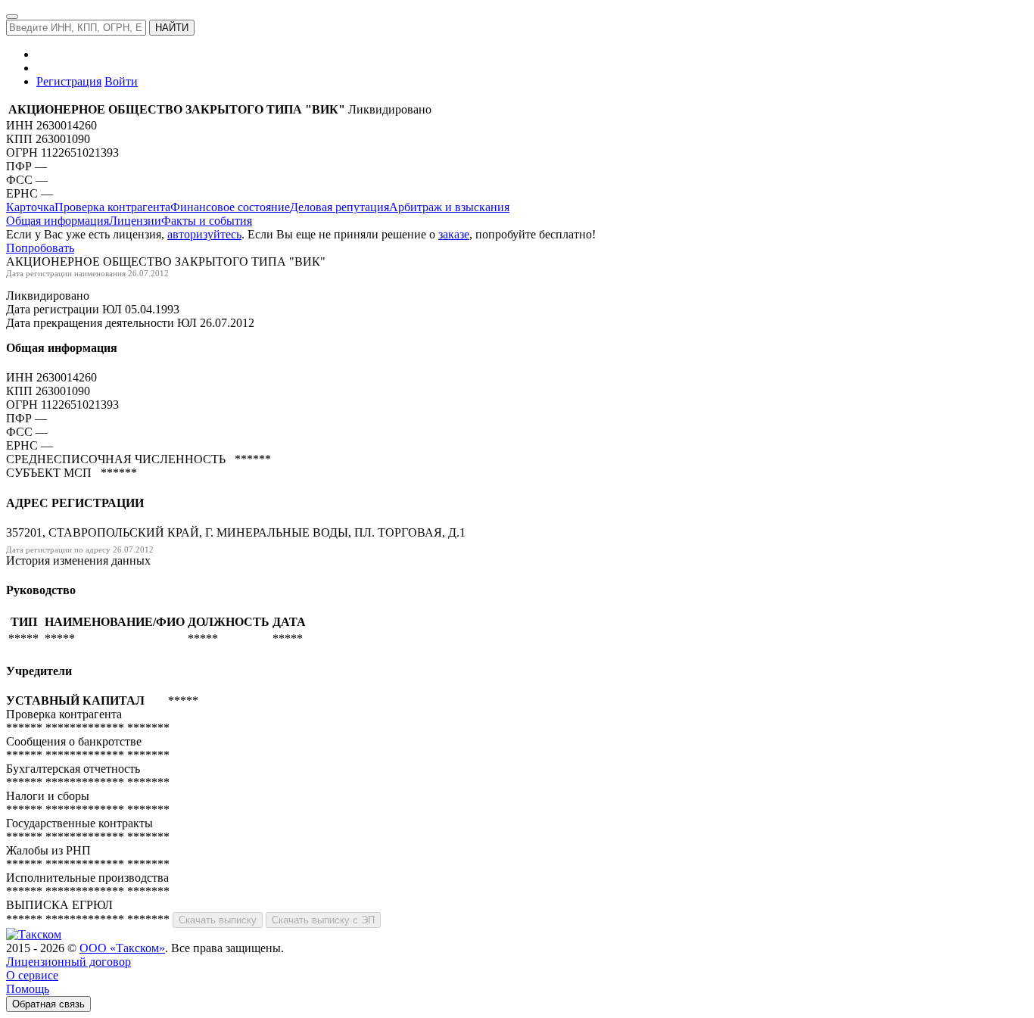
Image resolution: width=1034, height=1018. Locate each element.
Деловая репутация (339, 207)
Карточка (30, 207)
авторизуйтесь (204, 234)
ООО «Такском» (122, 948)
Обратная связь (48, 1004)
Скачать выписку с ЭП (323, 920)
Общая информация (57, 220)
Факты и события (206, 220)
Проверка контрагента (112, 207)
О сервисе (32, 975)
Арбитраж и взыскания (449, 207)
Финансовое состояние (230, 207)
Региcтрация (68, 81)
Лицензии (135, 220)
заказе (453, 234)
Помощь (27, 988)
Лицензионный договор (68, 961)
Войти (121, 81)
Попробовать (40, 247)
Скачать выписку (218, 920)
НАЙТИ (171, 27)
